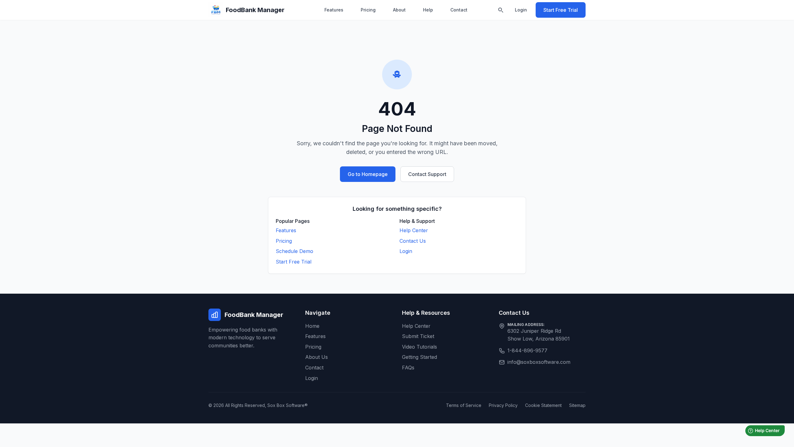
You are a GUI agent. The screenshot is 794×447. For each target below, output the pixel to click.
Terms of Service (463, 405)
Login (521, 9)
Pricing (368, 9)
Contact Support (427, 174)
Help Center (413, 230)
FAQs (408, 367)
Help (428, 9)
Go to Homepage (368, 174)
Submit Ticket (418, 336)
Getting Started (419, 357)
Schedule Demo (294, 251)
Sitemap (577, 405)
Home (312, 326)
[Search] (500, 10)
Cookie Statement (543, 405)
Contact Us (412, 241)
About (399, 9)
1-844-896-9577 (527, 350)
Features (333, 9)
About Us (316, 357)
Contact (458, 9)
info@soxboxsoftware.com (538, 362)
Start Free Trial (560, 10)
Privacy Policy (503, 405)
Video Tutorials (419, 347)
